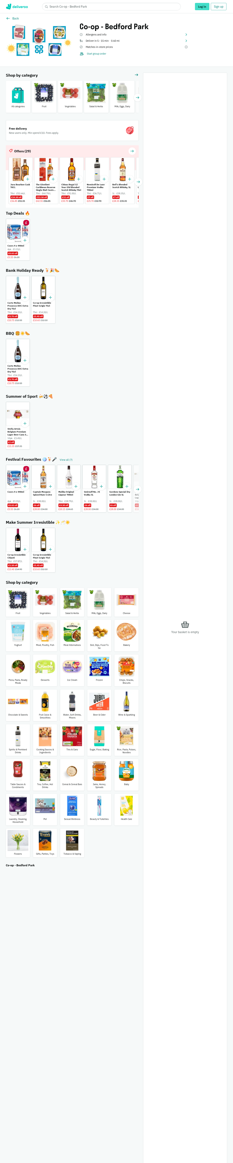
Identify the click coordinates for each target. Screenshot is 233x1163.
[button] (134, 34)
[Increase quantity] (25, 240)
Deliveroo (17, 6)
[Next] (138, 98)
